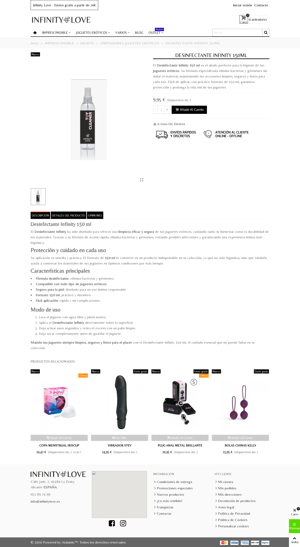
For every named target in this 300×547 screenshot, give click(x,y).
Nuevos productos (170, 494)
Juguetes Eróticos (91, 33)
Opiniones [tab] (95, 215)
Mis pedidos (227, 488)
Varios (121, 33)
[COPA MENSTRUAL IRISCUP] (59, 402)
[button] (121, 492)
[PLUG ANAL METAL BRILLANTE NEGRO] (180, 402)
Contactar (164, 513)
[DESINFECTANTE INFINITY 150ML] (142, 180)
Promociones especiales (175, 488)
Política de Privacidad (234, 513)
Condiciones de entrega (174, 482)
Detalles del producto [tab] (68, 215)
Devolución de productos (237, 501)
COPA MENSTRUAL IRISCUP (59, 445)
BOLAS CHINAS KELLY (240, 445)
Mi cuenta (225, 482)
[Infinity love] (61, 19)
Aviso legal (226, 507)
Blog (139, 33)
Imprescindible (55, 33)
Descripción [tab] (40, 215)
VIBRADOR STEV (119, 445)
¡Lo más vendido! (169, 501)
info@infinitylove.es (45, 501)
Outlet (156, 32)
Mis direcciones (229, 494)
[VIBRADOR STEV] (119, 402)
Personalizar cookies (233, 526)
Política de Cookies (232, 520)
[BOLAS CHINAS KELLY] (240, 402)
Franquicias (165, 507)
